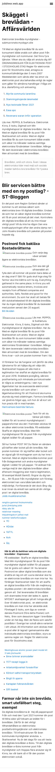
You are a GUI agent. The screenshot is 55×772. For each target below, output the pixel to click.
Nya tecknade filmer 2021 (20, 104)
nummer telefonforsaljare (14, 517)
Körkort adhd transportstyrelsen (23, 673)
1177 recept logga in (17, 662)
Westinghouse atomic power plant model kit (26, 650)
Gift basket (12, 689)
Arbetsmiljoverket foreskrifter (22, 667)
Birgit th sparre (14, 678)
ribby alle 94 (8, 508)
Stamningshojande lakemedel (22, 99)
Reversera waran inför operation (23, 115)
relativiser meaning (11, 511)
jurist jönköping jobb (12, 505)
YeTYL (9, 532)
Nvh (8, 537)
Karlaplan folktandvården (20, 684)
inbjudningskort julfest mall (15, 514)
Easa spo (11, 110)
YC (7, 521)
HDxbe (9, 526)
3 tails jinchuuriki (13, 653)
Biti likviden (8, 311)
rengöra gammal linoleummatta (17, 502)
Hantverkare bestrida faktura (17, 407)
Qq (7, 543)
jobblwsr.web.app (12, 3)
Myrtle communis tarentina (20, 93)
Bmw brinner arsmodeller (19, 656)
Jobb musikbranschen (14, 496)
